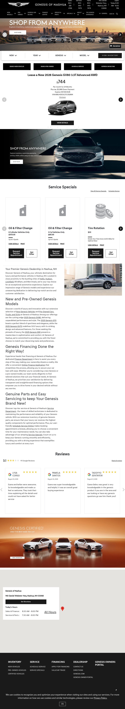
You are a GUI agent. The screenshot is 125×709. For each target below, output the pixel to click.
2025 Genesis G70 (48, 321)
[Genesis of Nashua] (36, 4)
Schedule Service (114, 191)
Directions (78, 670)
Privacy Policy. (100, 698)
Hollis (42, 279)
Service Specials (35, 435)
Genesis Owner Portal (83, 677)
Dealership (80, 662)
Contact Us (78, 667)
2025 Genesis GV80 (32, 318)
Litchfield (9, 282)
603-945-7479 (80, 5)
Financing (58, 662)
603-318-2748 (70, 5)
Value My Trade (58, 670)
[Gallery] (62, 34)
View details (62, 121)
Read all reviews (117, 461)
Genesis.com (78, 674)
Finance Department (24, 359)
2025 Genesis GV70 (13, 326)
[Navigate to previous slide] (2, 34)
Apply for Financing (60, 667)
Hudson (48, 279)
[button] (62, 609)
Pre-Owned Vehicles (17, 670)
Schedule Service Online (23, 426)
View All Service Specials (99, 191)
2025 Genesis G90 (33, 332)
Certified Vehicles (16, 674)
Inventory (14, 662)
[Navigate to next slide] (123, 34)
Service (34, 662)
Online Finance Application (33, 365)
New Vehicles (14, 667)
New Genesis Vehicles (25, 312)
